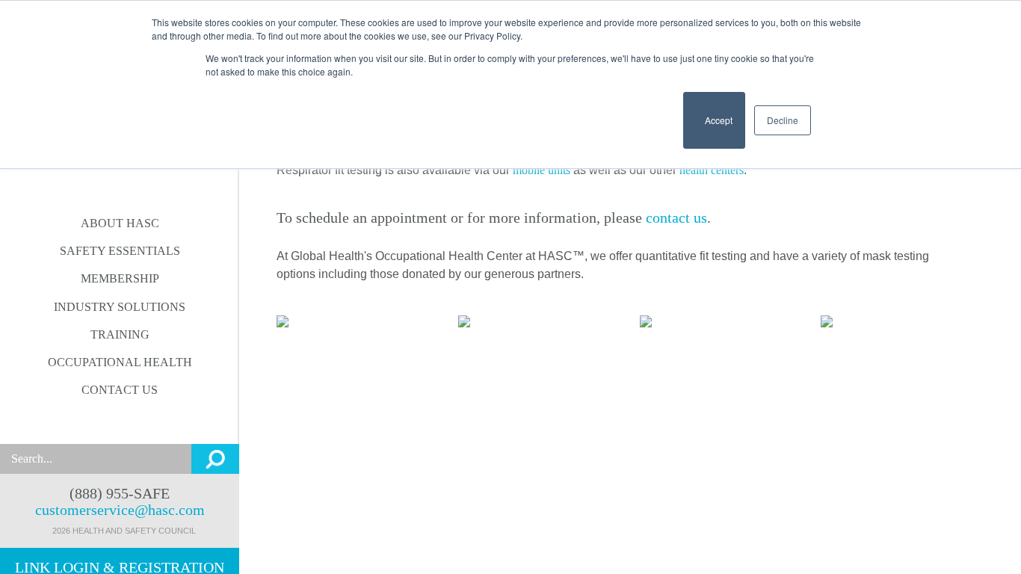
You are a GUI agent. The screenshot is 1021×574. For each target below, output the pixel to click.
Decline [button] (782, 120)
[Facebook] (105, 423)
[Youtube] (134, 423)
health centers (711, 170)
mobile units (541, 170)
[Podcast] (163, 423)
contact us (676, 217)
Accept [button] (714, 127)
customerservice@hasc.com (120, 510)
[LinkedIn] (75, 423)
